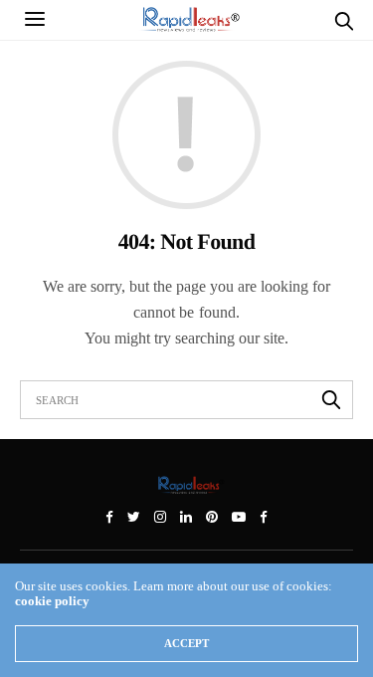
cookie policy (52, 600)
